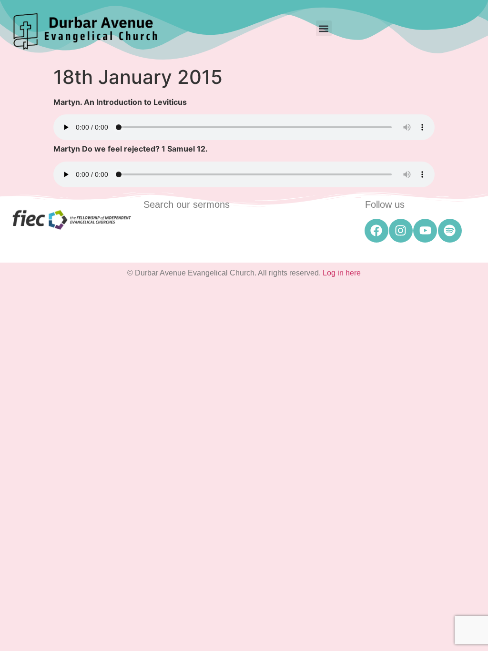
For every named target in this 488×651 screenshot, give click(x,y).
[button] (324, 28)
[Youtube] (425, 231)
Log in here (342, 273)
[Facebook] (376, 231)
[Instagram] (401, 231)
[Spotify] (450, 231)
